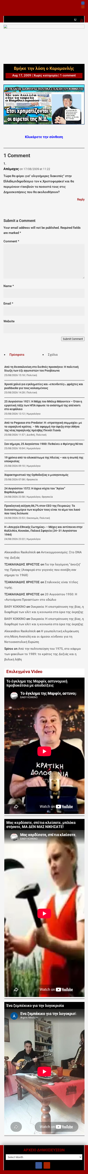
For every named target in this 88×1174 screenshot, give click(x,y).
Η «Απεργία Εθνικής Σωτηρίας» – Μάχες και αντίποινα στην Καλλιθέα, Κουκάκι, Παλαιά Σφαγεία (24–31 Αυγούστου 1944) (43, 530)
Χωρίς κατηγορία (46, 75)
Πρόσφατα (16, 355)
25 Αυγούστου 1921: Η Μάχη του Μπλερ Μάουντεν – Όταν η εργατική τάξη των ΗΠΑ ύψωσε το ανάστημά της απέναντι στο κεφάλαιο (43, 405)
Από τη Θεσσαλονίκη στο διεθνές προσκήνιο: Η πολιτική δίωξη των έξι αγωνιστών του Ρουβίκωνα (41, 368)
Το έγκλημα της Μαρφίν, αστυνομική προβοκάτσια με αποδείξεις (36, 683)
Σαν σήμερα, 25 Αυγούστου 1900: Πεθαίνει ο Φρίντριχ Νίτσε (43, 444)
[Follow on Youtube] (83, 6)
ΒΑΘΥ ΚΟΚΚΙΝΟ (15, 607)
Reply (81, 199)
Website (9, 321)
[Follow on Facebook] (83, 3)
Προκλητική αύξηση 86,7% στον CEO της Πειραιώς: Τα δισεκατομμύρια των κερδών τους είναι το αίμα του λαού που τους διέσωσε (42, 509)
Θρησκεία (32, 479)
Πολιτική (32, 375)
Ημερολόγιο (34, 413)
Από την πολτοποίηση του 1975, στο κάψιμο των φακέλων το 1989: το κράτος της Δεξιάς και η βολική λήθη (42, 654)
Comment (11, 241)
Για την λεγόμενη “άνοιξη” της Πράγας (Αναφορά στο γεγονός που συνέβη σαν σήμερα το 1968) (42, 570)
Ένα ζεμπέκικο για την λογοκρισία (35, 1006)
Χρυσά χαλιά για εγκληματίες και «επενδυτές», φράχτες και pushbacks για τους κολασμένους (43, 386)
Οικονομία (32, 518)
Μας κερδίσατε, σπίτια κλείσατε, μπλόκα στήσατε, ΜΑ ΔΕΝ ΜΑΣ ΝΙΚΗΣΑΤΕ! (41, 825)
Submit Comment (73, 338)
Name (8, 286)
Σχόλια (53, 355)
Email (8, 303)
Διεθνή (31, 434)
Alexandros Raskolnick (20, 552)
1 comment (68, 75)
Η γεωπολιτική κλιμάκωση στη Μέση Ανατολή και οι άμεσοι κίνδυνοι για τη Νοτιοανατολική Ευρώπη (41, 636)
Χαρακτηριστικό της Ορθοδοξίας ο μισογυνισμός (36, 475)
